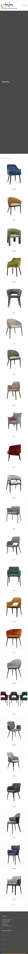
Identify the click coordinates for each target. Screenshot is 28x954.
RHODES (14, 498)
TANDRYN (14, 745)
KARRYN (14, 868)
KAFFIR (14, 899)
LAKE (14, 343)
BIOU (14, 312)
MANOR (14, 806)
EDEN (14, 220)
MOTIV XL (14, 621)
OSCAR (14, 590)
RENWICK (14, 683)
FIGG (14, 436)
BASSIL (14, 405)
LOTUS (14, 652)
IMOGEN (14, 251)
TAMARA (14, 281)
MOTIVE (14, 714)
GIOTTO (14, 189)
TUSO (14, 775)
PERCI (14, 467)
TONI (14, 559)
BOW (14, 374)
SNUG (14, 837)
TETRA (14, 528)
